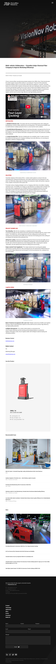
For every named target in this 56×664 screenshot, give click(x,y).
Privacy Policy (8, 661)
